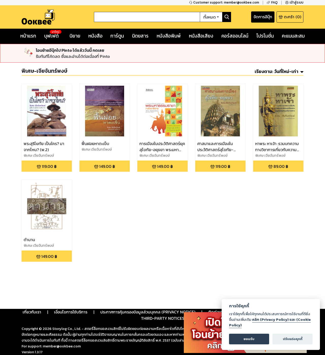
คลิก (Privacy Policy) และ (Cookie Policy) (270, 322)
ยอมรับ (248, 338)
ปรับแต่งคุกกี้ (292, 338)
